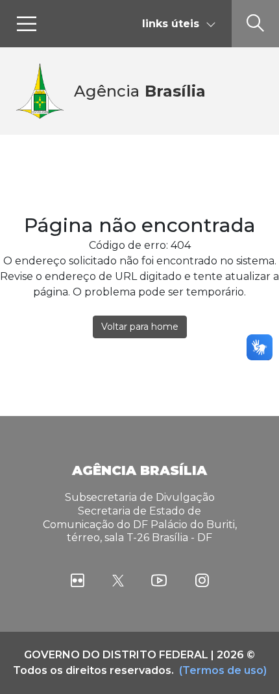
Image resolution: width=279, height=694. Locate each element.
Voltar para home (139, 326)
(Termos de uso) (223, 670)
